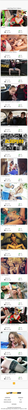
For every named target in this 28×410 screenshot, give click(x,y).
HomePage (7, 397)
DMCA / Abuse (7, 399)
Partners (14, 404)
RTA (20, 399)
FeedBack (20, 397)
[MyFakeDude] (14, 393)
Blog (20, 401)
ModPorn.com (7, 401)
